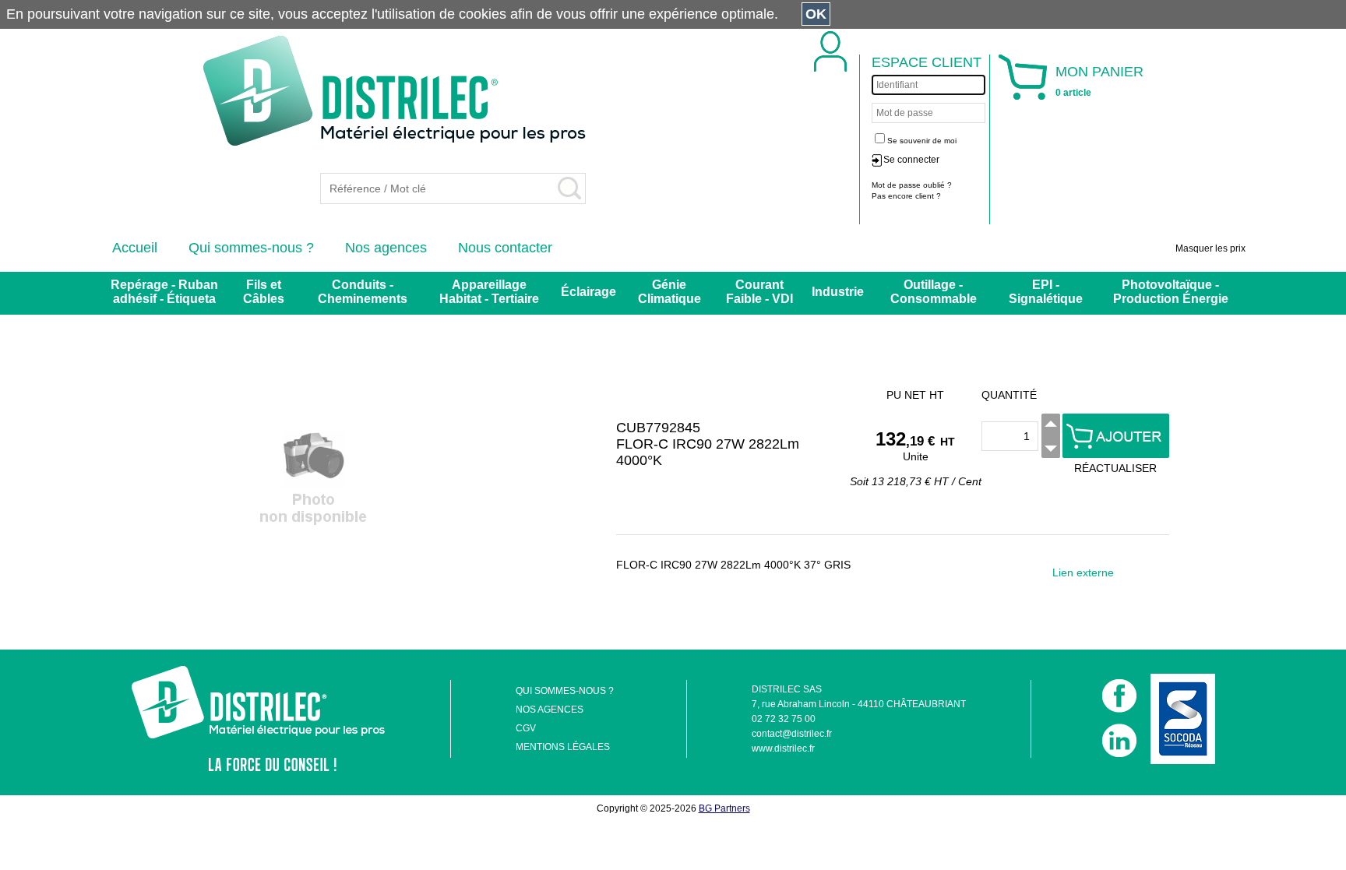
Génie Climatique (669, 291)
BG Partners (724, 808)
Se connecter (911, 159)
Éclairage (588, 291)
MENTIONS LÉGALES (563, 746)
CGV (526, 728)
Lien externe (1083, 572)
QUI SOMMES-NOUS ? (565, 690)
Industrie (838, 291)
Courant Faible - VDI (759, 291)
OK (815, 14)
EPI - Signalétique (1046, 291)
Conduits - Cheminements (362, 291)
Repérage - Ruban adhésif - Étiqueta (164, 291)
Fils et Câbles (263, 291)
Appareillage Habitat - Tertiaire (489, 291)
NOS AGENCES (549, 709)
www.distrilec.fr (783, 748)
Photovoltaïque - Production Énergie (1170, 291)
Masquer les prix (1210, 248)
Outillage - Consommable (933, 291)
